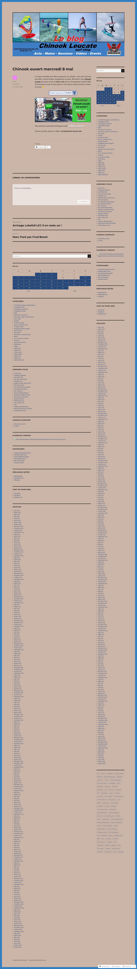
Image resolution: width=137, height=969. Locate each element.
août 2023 (17, 581)
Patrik (116, 825)
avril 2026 (17, 518)
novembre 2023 (18, 575)
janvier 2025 (17, 548)
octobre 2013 (18, 812)
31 (62, 288)
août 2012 (17, 839)
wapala (108, 848)
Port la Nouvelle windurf (21, 393)
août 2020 (17, 651)
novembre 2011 (18, 857)
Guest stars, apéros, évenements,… (24, 317)
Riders (16, 336)
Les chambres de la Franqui (22, 387)
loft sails (113, 806)
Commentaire (83, 201)
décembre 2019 (18, 667)
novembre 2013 (18, 810)
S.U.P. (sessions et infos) (21, 338)
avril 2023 (17, 589)
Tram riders (100, 848)
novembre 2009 (18, 904)
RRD (98, 838)
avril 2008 (17, 941)
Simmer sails (101, 842)
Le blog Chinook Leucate (20, 960)
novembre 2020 (18, 646)
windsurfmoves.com (20, 410)
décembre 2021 (18, 620)
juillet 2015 (17, 771)
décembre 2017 (18, 714)
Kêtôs (98, 803)
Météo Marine (18, 476)
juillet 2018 (17, 700)
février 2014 (17, 804)
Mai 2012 (16, 845)
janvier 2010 (17, 900)
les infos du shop (18, 86)
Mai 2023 (16, 587)
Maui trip (100, 816)
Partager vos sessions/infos (22, 334)
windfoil (99, 852)
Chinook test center (20, 424)
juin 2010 (16, 890)
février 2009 (17, 922)
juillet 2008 (17, 935)
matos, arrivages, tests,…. (21, 325)
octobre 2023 (18, 577)
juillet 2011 (17, 865)
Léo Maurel (112, 809)
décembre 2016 (18, 738)
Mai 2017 (16, 728)
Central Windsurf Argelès (21, 457)
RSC (103, 838)
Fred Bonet (104, 793)
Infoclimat (17, 493)
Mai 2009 (17, 916)
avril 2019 (17, 683)
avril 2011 (17, 871)
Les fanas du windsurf (20, 389)
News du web (18, 330)
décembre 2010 (18, 878)
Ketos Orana (112, 799)
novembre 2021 (18, 622)
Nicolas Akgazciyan (117, 819)
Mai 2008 (17, 939)
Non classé (17, 332)
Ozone (99, 825)
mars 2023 (17, 591)
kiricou (15, 81)
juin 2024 (17, 561)
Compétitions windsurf (21, 309)
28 (29, 288)
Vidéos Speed (18, 354)
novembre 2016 (18, 740)
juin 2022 (17, 608)
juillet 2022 (17, 606)
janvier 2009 (18, 923)
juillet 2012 (17, 841)
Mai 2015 (16, 775)
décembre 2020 (18, 644)
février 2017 (17, 734)
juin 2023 (17, 585)
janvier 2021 (17, 642)
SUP (119, 845)
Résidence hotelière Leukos (22, 395)
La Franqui (105, 803)
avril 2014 (17, 800)
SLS (115, 842)
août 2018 (17, 698)
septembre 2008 (19, 931)
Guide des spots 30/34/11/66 (22, 383)
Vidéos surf (17, 358)
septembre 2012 (18, 837)
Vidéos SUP (17, 356)
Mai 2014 (16, 798)
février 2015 (17, 781)
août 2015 (17, 769)
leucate (107, 806)
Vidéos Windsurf (19, 360)
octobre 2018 (18, 695)
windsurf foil (107, 852)
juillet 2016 (17, 747)
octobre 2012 (18, 835)
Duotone (107, 786)
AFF (98, 773)
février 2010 (17, 898)
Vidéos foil (17, 348)
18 (74, 281)
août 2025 (17, 534)
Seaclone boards (19, 462)
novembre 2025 (18, 528)
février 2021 (17, 640)
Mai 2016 (16, 751)
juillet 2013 (17, 818)
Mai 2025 (17, 540)
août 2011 (17, 863)
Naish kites (106, 819)
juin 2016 (17, 749)
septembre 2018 (18, 696)
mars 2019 (17, 685)
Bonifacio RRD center (20, 455)
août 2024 (17, 558)
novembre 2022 (18, 599)
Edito (15, 313)
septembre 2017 (18, 720)
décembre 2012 (18, 831)
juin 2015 (16, 773)
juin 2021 (16, 632)
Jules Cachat (108, 796)
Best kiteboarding (109, 777)
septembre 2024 (19, 556)
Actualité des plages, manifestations (24, 305)
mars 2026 (17, 520)
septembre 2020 (19, 650)
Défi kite (114, 786)
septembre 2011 (18, 861)
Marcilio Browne (102, 812)
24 (63, 284)
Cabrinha (100, 780)
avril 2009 (17, 918)
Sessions (16, 340)
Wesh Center (116, 848)
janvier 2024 (17, 571)
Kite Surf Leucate (19, 385)
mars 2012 (17, 849)
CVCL (119, 783)
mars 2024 (17, 567)
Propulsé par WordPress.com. (37, 960)
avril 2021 (17, 636)
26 (85, 284)
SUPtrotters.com (19, 401)
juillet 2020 (17, 653)
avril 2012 (17, 847)
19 (85, 281)
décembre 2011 (18, 855)
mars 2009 (17, 920)
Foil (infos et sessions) (21, 315)
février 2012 (17, 851)
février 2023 (17, 593)
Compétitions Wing (20, 311)
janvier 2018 (17, 712)
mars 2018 (17, 708)
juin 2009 (17, 914)
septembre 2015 (18, 767)
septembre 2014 (18, 790)
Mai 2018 (16, 704)
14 (29, 281)
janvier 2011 (17, 876)
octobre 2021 (18, 624)
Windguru (17, 480)
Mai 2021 (16, 634)
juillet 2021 (17, 630)
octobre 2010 (18, 882)
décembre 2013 (18, 808)
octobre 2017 (18, 718)
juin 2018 (16, 702)
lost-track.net (18, 391)
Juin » (75, 291)
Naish (99, 819)
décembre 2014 (18, 785)
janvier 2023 (17, 595)
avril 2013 (17, 824)
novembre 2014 (18, 786)
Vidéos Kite (17, 350)
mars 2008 (17, 943)
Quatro (110, 835)
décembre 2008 (18, 925)
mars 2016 (17, 755)
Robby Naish (118, 835)
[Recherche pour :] (50, 256)
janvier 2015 (17, 783)
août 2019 (17, 675)
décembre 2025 (18, 526)
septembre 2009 (19, 908)
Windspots (17, 495)
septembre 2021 (18, 626)
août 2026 (17, 511)
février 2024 (17, 569)
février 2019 (17, 687)
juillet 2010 (17, 888)
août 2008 (17, 933)
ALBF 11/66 (17, 373)
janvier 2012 (17, 853)
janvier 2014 (17, 806)
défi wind (100, 790)
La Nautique (114, 803)
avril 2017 (17, 730)
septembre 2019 (19, 673)
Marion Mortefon (114, 812)
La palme (100, 806)
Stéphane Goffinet (110, 845)
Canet (106, 780)
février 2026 (17, 522)
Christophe (112, 783)
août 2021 (17, 628)
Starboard (100, 845)
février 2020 (17, 663)
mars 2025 (17, 544)
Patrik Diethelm (112, 829)
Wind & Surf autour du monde (23, 408)
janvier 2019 (17, 689)
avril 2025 (17, 542)
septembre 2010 (18, 884)
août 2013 (17, 816)
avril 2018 (17, 706)
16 (51, 281)
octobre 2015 (18, 765)
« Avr (28, 291)
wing (114, 852)
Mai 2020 (17, 657)
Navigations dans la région (22, 328)
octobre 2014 (18, 788)
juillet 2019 (17, 677)
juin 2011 (16, 867)
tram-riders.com (19, 403)
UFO (15, 405)
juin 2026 (17, 514)
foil (98, 793)
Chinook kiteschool (20, 459)
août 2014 (17, 792)
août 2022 (17, 604)
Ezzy (106, 790)
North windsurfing (116, 822)
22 (40, 284)
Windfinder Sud (18, 478)
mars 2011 (17, 873)
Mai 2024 (17, 563)
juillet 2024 (17, 559)
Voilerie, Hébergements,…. (22, 406)
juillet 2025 (17, 536)
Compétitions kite (19, 307)
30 (51, 288)
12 (85, 278)
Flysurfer (118, 790)
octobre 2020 (18, 648)
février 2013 (17, 828)
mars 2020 (17, 661)
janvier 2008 (17, 947)
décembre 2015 (18, 761)
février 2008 (17, 945)
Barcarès (99, 777)
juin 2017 (16, 726)
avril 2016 (17, 753)
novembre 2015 (18, 763)
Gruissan (117, 793)
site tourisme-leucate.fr (21, 397)
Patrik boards (101, 829)
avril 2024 (17, 565)
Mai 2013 (16, 822)
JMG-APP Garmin (19, 461)
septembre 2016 (19, 743)
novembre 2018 (18, 693)
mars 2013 (17, 826)
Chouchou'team (102, 783)
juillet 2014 (17, 794)
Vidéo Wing (17, 344)
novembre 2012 (18, 833)
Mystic (118, 816)
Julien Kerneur (118, 796)
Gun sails (100, 796)
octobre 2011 (18, 859)
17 (63, 281)
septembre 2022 (19, 603)
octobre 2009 (18, 906)
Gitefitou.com (18, 381)
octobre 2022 (18, 601)
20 (18, 284)
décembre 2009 (18, 902)
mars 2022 (17, 614)
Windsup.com (18, 497)
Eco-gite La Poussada (20, 379)
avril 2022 (17, 612)
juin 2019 (17, 679)
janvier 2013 (17, 830)
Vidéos (16, 346)
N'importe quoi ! (19, 327)
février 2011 (17, 875)
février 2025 (17, 546)
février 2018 (17, 710)
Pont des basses (113, 832)
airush (103, 773)
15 (40, 281)
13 (18, 281)
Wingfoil (120, 852)
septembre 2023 (19, 579)
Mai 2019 (16, 681)
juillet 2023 (17, 583)
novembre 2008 (18, 927)
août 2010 (17, 886)
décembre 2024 (18, 550)
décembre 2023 (18, 573)
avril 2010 (17, 894)
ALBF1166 (110, 773)
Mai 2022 (17, 610)
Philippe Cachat (102, 832)
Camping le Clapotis (20, 375)
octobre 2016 (18, 741)
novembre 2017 (18, 716)
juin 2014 (16, 796)
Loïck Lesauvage (102, 809)
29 (40, 288)
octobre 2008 (18, 929)
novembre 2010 (18, 880)
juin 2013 (16, 820)
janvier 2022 (17, 618)
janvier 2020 (17, 665)
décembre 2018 (18, 691)
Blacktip (119, 777)
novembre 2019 (18, 669)
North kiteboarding (103, 822)
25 (74, 284)
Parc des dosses (107, 825)
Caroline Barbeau (115, 780)
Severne (108, 838)
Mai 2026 (17, 516)
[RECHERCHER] (89, 256)
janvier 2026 (18, 524)
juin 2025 (17, 538)
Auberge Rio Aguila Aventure (22, 453)
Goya (111, 793)
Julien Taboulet (102, 799)
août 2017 (17, 722)
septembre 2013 (18, 814)
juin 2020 (17, 655)
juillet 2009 (17, 912)
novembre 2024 (18, 552)
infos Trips (17, 319)
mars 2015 (17, 779)
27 (18, 288)
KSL (119, 799)
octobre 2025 (18, 530)
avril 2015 (17, 777)
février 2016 (17, 757)
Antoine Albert (119, 773)
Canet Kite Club (18, 377)
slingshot (109, 842)
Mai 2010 (16, 892)
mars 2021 (17, 638)
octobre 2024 (18, 554)
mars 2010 (17, 896)
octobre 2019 (18, 671)
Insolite (16, 321)
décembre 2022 (18, 597)
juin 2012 (16, 843)
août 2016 (17, 745)
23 (51, 284)
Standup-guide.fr (19, 399)
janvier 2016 (17, 759)
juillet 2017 (17, 724)
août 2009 (17, 910)
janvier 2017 (17, 736)
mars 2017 (17, 732)
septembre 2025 (19, 532)
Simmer (115, 838)
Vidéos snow (18, 352)
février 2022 (17, 616)
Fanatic (111, 790)
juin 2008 (17, 937)
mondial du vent (109, 816)
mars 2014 (17, 802)
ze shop (16, 426)
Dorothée (100, 786)
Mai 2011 (16, 869)
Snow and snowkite (20, 342)
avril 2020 (17, 659)
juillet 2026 (17, 513)
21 (29, 284)
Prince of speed (101, 835)
